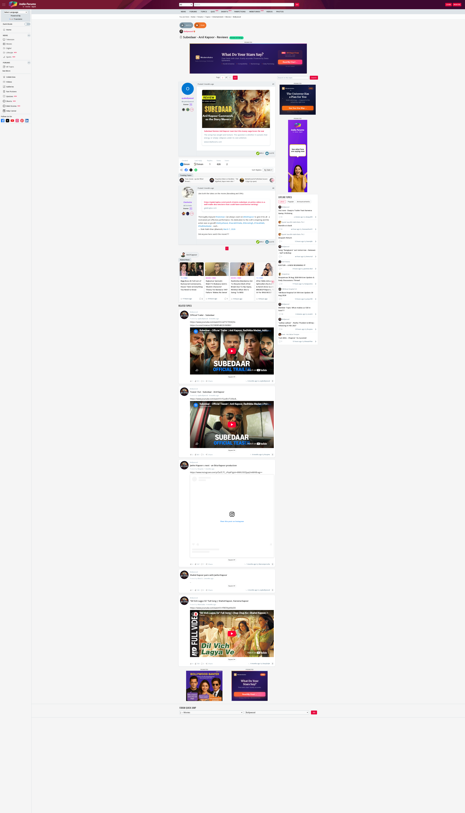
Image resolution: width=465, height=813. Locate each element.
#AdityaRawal (222, 223)
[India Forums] (22, 4)
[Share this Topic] (181, 170)
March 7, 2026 (229, 229)
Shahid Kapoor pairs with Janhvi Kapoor (208, 575)
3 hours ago (297, 269)
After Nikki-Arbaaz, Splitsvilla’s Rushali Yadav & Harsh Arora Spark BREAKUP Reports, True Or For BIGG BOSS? (267, 287)
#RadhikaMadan (205, 226)
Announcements (303, 201)
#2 (273, 188)
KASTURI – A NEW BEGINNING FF (291, 265)
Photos (279, 11)
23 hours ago (300, 329)
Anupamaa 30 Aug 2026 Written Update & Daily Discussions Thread (296, 278)
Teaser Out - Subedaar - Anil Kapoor (207, 392)
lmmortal (309, 256)
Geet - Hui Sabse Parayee (290, 334)
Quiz (213, 11)
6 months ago (252, 381)
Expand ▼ (231, 377)
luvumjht (309, 241)
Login (448, 5)
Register (457, 5)
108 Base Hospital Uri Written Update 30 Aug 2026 (295, 294)
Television (10, 39)
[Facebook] (2, 120)
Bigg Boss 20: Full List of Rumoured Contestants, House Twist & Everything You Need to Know (192, 285)
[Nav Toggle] (3, 4)
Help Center (11, 111)
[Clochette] (195, 164)
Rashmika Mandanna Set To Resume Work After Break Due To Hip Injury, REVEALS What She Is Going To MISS (242, 287)
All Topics (10, 67)
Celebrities (10, 77)
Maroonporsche (264, 564)
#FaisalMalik (259, 223)
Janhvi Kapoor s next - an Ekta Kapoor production (213, 465)
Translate (18, 19)
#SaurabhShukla (235, 223)
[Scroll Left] (181, 180)
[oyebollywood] (181, 164)
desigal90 (309, 217)
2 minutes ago (300, 314)
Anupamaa (285, 274)
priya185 (309, 299)
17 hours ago (297, 284)
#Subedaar (220, 217)
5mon (187, 164)
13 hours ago (297, 341)
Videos (9, 82)
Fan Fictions (11, 91)
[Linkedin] (27, 120)
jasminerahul (308, 269)
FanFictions (239, 11)
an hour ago (295, 229)
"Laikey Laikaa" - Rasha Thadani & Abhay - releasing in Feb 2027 (296, 324)
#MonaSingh (248, 223)
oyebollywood (265, 381)
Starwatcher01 (307, 229)
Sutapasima (308, 284)
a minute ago (298, 217)
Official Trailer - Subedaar (202, 315)
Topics (204, 11)
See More (6, 71)
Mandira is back (285, 225)
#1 (273, 84)
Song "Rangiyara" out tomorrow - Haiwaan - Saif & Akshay (296, 251)
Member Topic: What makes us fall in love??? (294, 309)
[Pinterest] (22, 120)
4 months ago (255, 664)
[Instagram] (17, 120)
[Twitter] (7, 120)
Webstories (254, 11)
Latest (282, 201)
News (5, 35)
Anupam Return (285, 238)
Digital (8, 48)
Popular (291, 201)
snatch (310, 314)
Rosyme (267, 454)
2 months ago (252, 590)
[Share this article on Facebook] (186, 170)
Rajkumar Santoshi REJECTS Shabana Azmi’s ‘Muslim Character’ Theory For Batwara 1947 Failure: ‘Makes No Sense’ (216, 287)
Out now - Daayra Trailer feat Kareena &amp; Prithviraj (295, 211)
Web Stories (11, 106)
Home (8, 30)
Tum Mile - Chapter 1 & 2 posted (292, 338)
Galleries (10, 87)
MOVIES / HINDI (211, 278)
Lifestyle (9, 52)
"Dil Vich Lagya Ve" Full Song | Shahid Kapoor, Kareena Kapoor (219, 601)
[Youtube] (12, 120)
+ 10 (191, 109)
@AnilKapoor (248, 217)
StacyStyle (266, 664)
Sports (9, 57)
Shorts (9, 101)
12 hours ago (299, 241)
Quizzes (9, 96)
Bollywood (188, 31)
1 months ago (251, 564)
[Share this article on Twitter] (191, 170)
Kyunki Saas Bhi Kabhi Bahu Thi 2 (293, 222)
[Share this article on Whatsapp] (196, 170)
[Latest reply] (272, 381)
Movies (9, 44)
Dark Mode (7, 24)
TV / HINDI (184, 278)
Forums (6, 62)
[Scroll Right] (272, 180)
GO (297, 5)
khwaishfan (308, 341)
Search (314, 77)
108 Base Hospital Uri (289, 289)
